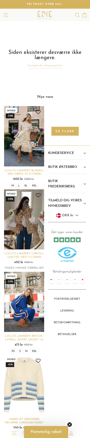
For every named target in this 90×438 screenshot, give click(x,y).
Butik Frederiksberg (61, 183)
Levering (67, 311)
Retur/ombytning (67, 322)
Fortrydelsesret (67, 299)
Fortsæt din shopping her (45, 65)
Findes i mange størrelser (24, 268)
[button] (46, 432)
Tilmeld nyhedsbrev (67, 280)
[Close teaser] (69, 424)
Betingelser (67, 334)
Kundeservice (61, 153)
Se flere (64, 131)
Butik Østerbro (62, 167)
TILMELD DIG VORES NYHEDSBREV (65, 203)
